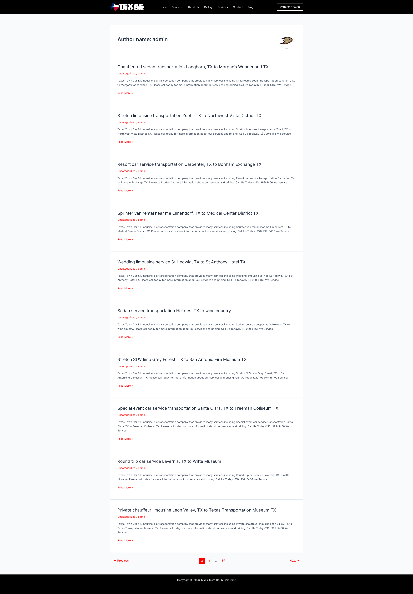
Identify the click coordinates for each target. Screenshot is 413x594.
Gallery (208, 7)
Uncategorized (126, 73)
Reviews (223, 7)
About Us (193, 7)
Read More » (125, 93)
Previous (121, 560)
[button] (290, 7)
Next (294, 560)
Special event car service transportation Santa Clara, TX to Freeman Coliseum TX (197, 408)
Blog (250, 7)
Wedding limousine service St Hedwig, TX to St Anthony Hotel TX (181, 261)
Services (177, 7)
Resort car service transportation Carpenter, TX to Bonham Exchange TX (189, 164)
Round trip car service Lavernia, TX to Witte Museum (169, 461)
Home (163, 7)
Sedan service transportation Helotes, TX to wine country (174, 310)
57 (223, 560)
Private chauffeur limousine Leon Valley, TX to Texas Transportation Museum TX (196, 509)
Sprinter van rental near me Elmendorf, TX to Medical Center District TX (188, 213)
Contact (238, 7)
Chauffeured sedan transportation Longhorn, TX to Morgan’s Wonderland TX (193, 66)
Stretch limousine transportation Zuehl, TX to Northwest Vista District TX (189, 115)
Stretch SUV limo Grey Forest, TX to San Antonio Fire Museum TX (182, 359)
